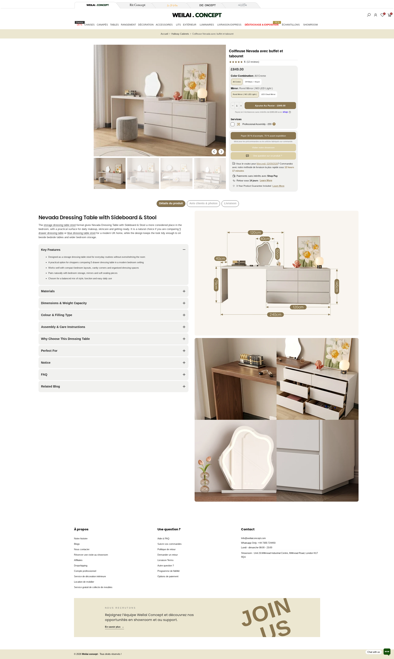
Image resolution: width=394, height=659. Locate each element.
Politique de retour (166, 549)
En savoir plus (114, 627)
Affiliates (78, 560)
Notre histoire (80, 538)
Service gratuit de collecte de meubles (93, 587)
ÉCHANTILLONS (291, 24)
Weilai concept (90, 654)
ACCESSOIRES (164, 24)
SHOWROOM (310, 24)
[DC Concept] (206, 5)
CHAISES (89, 24)
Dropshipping (80, 565)
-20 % (79, 23)
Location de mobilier (84, 581)
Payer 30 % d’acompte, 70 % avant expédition (263, 136)
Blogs (77, 544)
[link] (244, 62)
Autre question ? (165, 565)
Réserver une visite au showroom (91, 554)
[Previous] (214, 151)
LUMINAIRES (207, 24)
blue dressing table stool (81, 233)
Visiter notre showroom (263, 147)
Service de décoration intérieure (90, 576)
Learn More (266, 180)
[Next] (221, 151)
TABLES (114, 24)
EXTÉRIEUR (189, 24)
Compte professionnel (85, 571)
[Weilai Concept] (97, 5)
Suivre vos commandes (169, 544)
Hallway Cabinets (180, 34)
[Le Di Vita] (171, 5)
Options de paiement (167, 576)
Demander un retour (167, 554)
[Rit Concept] (136, 5)
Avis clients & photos (203, 203)
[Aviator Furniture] (241, 5)
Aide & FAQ (163, 538)
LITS (178, 24)
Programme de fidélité (168, 571)
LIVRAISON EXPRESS (229, 24)
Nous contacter (81, 549)
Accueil (164, 34)
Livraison (230, 203)
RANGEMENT (128, 24)
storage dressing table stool (60, 225)
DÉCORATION (146, 24)
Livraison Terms (165, 560)
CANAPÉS (102, 24)
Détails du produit (171, 203)
